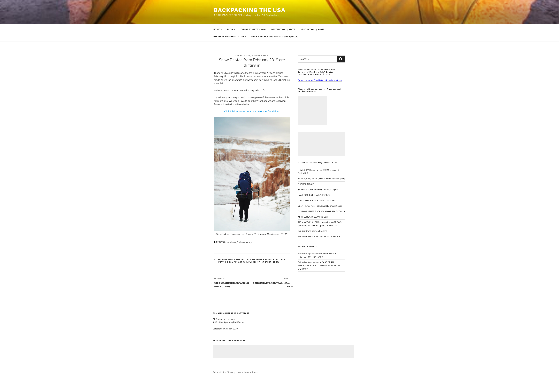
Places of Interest (260, 262)
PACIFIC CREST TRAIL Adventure (314, 195)
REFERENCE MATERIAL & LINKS (229, 36)
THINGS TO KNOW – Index (253, 29)
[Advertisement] (312, 110)
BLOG (230, 29)
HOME (216, 29)
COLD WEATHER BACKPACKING (262, 259)
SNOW (276, 262)
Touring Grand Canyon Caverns (312, 231)
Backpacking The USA (250, 10)
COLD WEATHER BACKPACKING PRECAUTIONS (321, 211)
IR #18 (243, 262)
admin (264, 56)
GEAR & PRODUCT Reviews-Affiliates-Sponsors (274, 36)
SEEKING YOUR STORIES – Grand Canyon (318, 189)
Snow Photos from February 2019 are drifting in (320, 206)
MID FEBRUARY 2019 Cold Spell (313, 217)
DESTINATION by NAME (312, 29)
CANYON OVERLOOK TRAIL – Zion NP (316, 200)
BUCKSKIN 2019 (306, 184)
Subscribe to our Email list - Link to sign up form (320, 80)
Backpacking (225, 259)
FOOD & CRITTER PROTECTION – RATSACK (319, 236)
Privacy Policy (219, 372)
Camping (239, 259)
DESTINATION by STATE (283, 29)
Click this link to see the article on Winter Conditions (252, 111)
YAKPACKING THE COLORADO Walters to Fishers (321, 178)
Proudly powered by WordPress (243, 372)
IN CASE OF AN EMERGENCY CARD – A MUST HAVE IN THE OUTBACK (319, 265)
